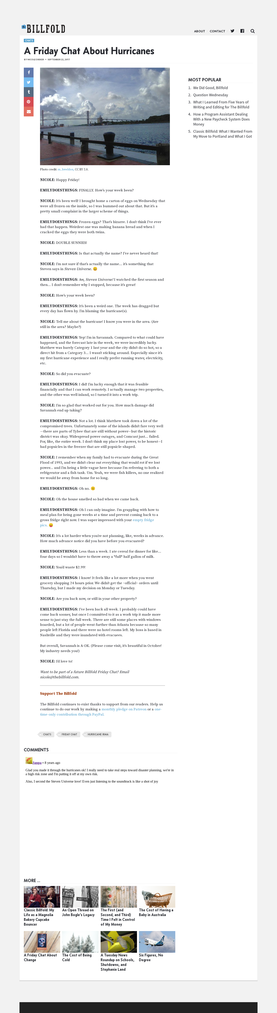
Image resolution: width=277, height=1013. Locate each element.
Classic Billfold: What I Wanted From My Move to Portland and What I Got (222, 134)
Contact (217, 31)
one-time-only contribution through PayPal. (101, 712)
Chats (29, 40)
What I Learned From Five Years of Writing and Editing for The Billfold (221, 104)
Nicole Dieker (35, 59)
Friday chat (69, 734)
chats (47, 734)
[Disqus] (100, 809)
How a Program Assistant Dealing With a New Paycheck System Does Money (221, 119)
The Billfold (43, 28)
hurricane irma (98, 734)
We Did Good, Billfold (210, 87)
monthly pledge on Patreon (124, 709)
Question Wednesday (210, 94)
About (199, 31)
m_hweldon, (66, 169)
